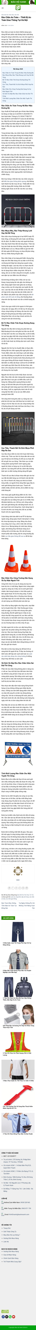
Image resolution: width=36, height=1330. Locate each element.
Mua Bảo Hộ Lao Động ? (11, 1235)
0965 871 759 (26, 1208)
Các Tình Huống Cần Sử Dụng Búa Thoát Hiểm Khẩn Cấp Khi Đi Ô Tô (18, 1107)
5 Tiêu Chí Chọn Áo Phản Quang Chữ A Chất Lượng (17, 1054)
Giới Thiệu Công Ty (9, 1231)
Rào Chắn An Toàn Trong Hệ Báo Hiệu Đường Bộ (18, 73)
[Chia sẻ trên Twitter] (16, 888)
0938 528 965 (25, 1202)
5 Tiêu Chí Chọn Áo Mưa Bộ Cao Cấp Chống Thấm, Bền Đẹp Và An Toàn (17, 999)
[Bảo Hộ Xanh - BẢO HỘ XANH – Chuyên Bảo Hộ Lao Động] (18, 8)
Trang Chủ (6, 1228)
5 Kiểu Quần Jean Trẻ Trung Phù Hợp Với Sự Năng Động (17, 944)
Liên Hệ (6, 1242)
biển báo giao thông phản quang (15, 181)
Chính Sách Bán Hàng (10, 1258)
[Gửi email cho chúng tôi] (6, 1316)
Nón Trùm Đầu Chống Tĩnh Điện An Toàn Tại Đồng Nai (9, 905)
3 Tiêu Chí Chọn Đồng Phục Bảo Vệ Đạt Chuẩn (18, 1134)
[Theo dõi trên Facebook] (3, 1316)
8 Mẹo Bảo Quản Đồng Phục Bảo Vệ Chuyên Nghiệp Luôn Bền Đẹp (17, 971)
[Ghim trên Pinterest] (23, 888)
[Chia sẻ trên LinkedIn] (26, 888)
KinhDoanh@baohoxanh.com (19, 1214)
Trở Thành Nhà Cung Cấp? (12, 1262)
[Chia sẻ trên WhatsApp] (9, 888)
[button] (2, 8)
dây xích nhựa (25, 897)
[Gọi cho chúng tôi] (10, 1316)
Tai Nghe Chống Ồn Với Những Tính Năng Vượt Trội (27, 905)
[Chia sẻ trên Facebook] (12, 888)
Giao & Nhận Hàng (9, 1255)
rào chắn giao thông (11, 899)
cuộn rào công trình (15, 897)
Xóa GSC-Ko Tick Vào (7, 14)
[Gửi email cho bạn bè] (19, 888)
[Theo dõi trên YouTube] (13, 1316)
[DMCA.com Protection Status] (5, 1311)
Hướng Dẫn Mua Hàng (11, 1238)
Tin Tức (16, 14)
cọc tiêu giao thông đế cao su (15, 536)
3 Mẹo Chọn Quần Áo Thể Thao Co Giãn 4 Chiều (18, 1081)
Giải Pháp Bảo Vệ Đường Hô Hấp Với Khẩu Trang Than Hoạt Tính (18, 1026)
